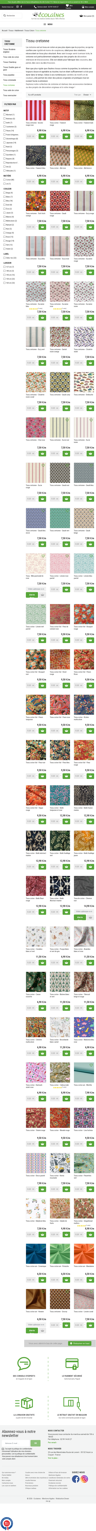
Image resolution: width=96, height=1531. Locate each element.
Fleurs (10, 131)
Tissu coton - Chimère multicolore (34, 1041)
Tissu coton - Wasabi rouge (60, 1130)
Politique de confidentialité (58, 1486)
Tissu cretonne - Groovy (58, 1311)
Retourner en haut (81, 1343)
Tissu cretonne (9, 85)
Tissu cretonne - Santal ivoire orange (58, 350)
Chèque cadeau (30, 1488)
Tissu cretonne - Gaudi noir (59, 485)
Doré (9, 205)
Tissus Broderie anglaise (9, 50)
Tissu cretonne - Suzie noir (59, 440)
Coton (10, 180)
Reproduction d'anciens (12, 163)
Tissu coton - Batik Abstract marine (57, 899)
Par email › (52, 1443)
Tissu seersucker (9, 95)
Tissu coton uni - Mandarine (84, 1266)
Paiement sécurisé (55, 1480)
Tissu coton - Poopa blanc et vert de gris (59, 950)
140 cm (10, 271)
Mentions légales (55, 1475)
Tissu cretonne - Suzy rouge (84, 213)
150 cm (10, 279)
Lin (8, 184)
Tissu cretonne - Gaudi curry (60, 395)
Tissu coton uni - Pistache (59, 1266)
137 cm (10, 267)
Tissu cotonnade (9, 80)
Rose (9, 237)
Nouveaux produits (31, 1486)
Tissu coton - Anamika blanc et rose (82, 950)
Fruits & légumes (12, 135)
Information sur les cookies (58, 1488)
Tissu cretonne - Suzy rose (59, 259)
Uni (8, 167)
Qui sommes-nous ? (9, 1472)
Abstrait (10, 115)
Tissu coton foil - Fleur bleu (60, 762)
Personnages (12, 151)
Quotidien (11, 155)
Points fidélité (6, 1475)
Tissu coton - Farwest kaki (83, 123)
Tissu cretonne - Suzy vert (35, 349)
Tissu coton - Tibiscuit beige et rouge (82, 995)
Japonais (11, 143)
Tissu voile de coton (11, 57)
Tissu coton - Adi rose (58, 168)
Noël (9, 147)
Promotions (29, 1483)
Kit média (5, 1478)
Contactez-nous (7, 1483)
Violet (9, 249)
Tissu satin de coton (11, 90)
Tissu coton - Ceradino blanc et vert (34, 950)
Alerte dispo (32, 596)
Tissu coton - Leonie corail (83, 1311)
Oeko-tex (11, 258)
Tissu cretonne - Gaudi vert (59, 530)
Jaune (9, 213)
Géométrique (12, 139)
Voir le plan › (53, 1458)
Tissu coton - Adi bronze (83, 168)
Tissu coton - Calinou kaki (59, 1085)
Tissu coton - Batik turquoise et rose (57, 809)
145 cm (10, 275)
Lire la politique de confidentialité (23, 1454)
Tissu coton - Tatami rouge (35, 1130)
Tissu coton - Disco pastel (35, 1176)
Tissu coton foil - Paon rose (60, 717)
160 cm (10, 283)
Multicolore (11, 221)
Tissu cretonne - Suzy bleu (35, 259)
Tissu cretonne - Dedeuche (83, 395)
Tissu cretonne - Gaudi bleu (84, 485)
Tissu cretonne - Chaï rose (35, 440)
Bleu (9, 201)
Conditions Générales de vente (59, 1478)
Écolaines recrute (55, 1483)
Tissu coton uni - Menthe (83, 1085)
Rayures (10, 159)
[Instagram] (17, 7)
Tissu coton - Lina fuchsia (83, 1130)
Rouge (10, 241)
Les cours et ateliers (9, 1486)
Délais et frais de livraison (58, 1472)
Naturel (10, 225)
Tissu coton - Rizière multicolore (81, 718)
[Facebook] (21, 7)
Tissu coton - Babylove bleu (36, 1221)
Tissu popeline (8, 75)
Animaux (10, 119)
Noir (9, 229)
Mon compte (6, 1480)
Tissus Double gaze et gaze (12, 68)
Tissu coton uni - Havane (35, 1311)
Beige (9, 193)
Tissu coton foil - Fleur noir (35, 762)
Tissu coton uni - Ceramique (36, 1266)
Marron (10, 217)
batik (9, 123)
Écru (9, 209)
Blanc (9, 197)
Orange (10, 233)
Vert (9, 245)
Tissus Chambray (9, 62)
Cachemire (11, 127)
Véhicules (11, 171)
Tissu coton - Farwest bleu (35, 168)
